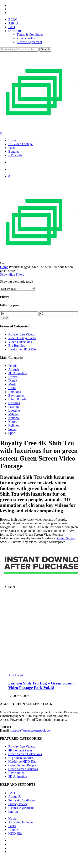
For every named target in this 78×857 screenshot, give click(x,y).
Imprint (13, 811)
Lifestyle (14, 410)
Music (12, 384)
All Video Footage (20, 822)
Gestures (14, 403)
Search (45, 49)
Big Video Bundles (20, 758)
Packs (12, 826)
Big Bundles (16, 345)
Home (4, 267)
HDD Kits (15, 833)
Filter (5, 318)
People (12, 365)
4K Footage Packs (20, 750)
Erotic (12, 388)
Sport (11, 433)
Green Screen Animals (23, 769)
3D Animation (17, 373)
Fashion (13, 406)
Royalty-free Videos (21, 334)
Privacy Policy (17, 804)
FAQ (11, 793)
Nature (12, 421)
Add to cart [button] (15, 675)
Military (13, 414)
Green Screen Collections (25, 754)
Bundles (13, 829)
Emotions (14, 392)
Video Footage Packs (22, 338)
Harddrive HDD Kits (22, 349)
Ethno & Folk (17, 399)
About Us (14, 796)
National (14, 418)
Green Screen (66, 538)
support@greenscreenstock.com (31, 730)
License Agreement (21, 808)
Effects (12, 377)
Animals (13, 369)
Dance (12, 380)
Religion (14, 425)
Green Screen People (22, 765)
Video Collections (20, 342)
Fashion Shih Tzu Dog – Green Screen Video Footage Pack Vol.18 (41, 685)
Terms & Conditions (21, 800)
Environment (16, 395)
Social (12, 429)
